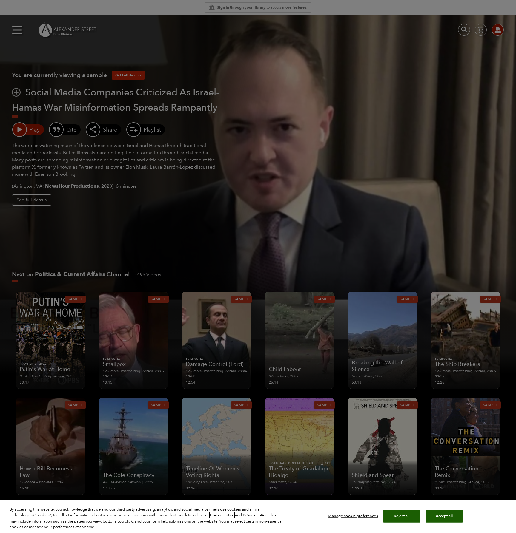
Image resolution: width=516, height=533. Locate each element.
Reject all (401, 516)
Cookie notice (222, 515)
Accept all (444, 516)
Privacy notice (255, 515)
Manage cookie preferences (353, 516)
